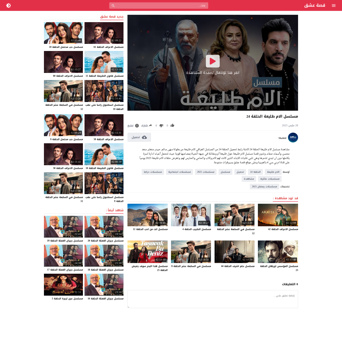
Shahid (282, 138)
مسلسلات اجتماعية (179, 172)
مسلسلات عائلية (269, 179)
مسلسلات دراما (153, 172)
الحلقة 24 (255, 172)
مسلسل (225, 172)
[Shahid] (293, 141)
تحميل (240, 172)
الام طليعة (273, 172)
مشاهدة (249, 179)
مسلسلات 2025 (205, 172)
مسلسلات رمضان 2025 (264, 186)
